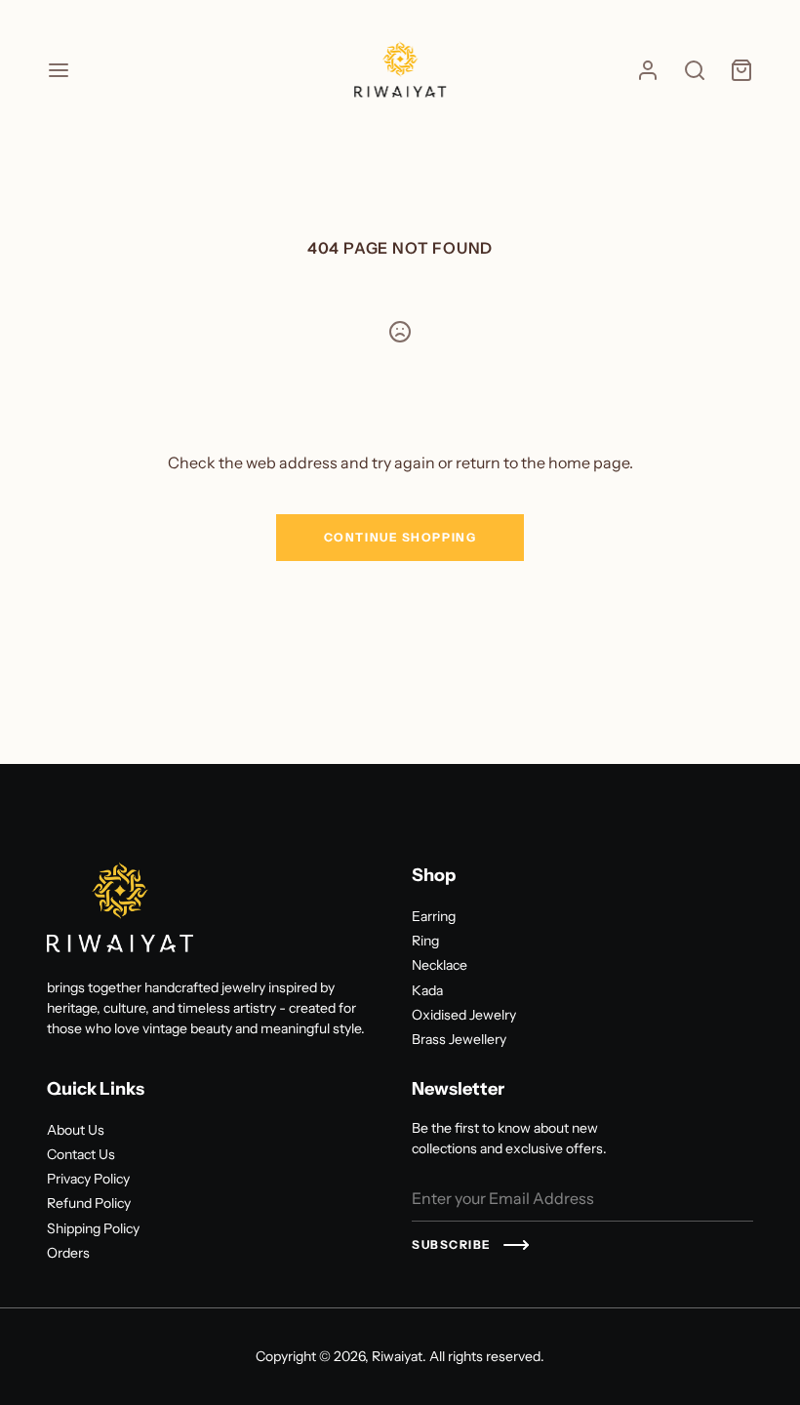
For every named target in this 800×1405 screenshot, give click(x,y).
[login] (647, 70)
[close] (694, 70)
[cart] (741, 70)
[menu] (58, 70)
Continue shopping (400, 537)
